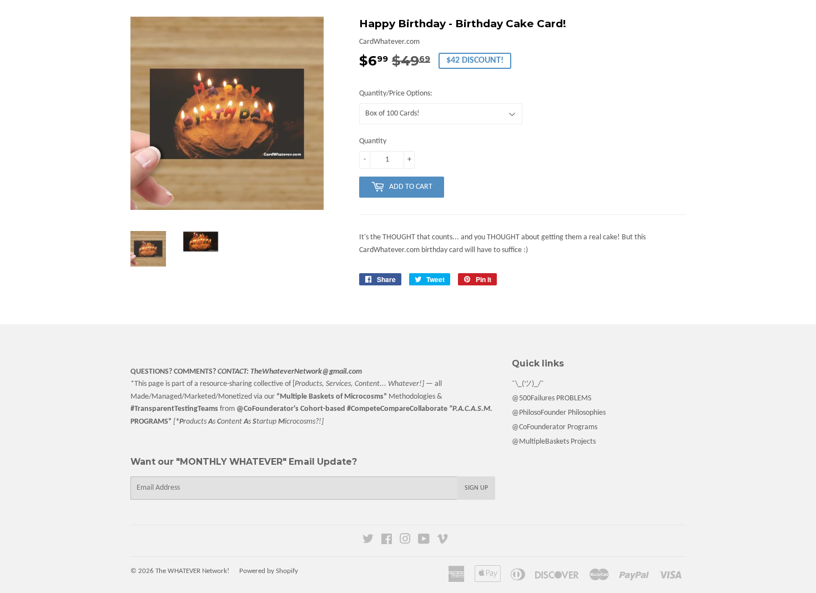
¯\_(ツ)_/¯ (528, 384)
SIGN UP (476, 488)
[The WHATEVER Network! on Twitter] (368, 541)
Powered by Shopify (268, 571)
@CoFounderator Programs (554, 427)
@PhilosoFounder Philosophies (559, 413)
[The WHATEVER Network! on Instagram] (405, 541)
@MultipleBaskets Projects (554, 442)
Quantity (372, 141)
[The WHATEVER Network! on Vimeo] (442, 541)
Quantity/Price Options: (395, 93)
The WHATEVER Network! (192, 571)
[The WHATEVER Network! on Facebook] (386, 541)
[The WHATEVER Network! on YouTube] (424, 541)
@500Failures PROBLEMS (551, 398)
